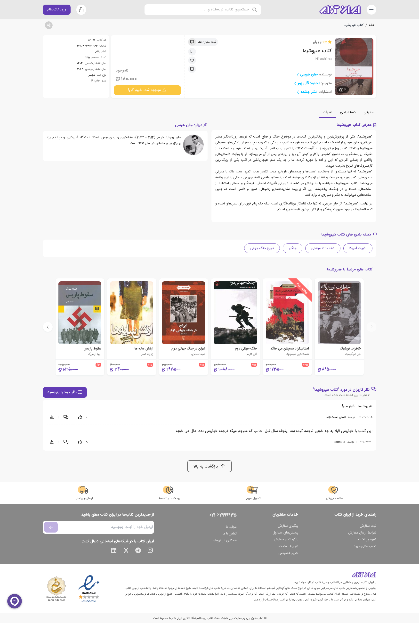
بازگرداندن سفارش (286, 539)
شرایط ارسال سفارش (362, 533)
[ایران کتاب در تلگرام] (138, 551)
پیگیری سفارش (288, 526)
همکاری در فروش (225, 540)
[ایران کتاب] (340, 9)
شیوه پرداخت (367, 539)
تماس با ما (230, 534)
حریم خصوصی (288, 553)
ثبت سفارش (368, 526)
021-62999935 (223, 515)
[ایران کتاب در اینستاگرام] (150, 551)
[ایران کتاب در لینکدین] (114, 551)
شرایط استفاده (288, 546)
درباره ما (231, 527)
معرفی (368, 112)
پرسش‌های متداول (285, 533)
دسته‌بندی (348, 112)
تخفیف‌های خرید (365, 546)
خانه (371, 25)
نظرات (327, 112)
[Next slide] (48, 327)
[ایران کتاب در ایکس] (126, 551)
